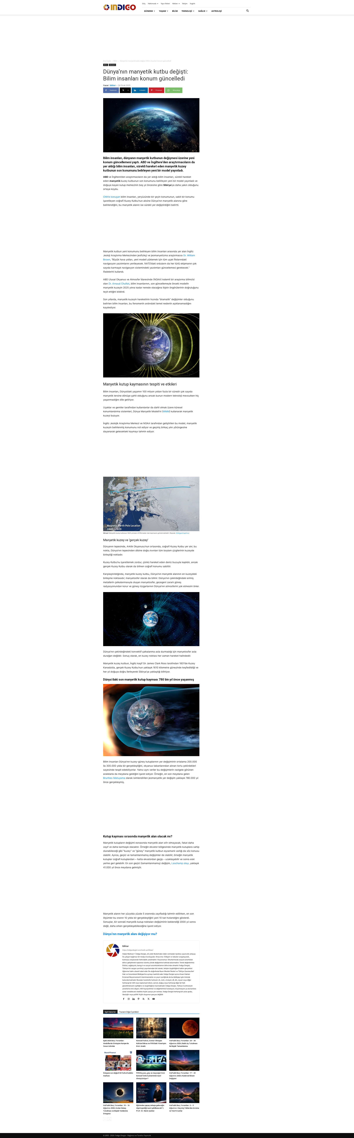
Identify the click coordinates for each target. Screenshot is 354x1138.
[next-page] (109, 1119)
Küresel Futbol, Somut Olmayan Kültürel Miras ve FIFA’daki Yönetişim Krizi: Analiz (151, 1043)
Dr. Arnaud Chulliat (119, 283)
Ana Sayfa (107, 61)
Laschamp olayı (180, 863)
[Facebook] (124, 999)
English (192, 3)
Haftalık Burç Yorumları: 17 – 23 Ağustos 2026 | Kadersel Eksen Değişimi (182, 1076)
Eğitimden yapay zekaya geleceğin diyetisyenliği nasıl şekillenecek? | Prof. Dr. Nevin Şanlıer (150, 1108)
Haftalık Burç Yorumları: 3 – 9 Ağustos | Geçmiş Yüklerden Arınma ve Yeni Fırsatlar (184, 1108)
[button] (247, 11)
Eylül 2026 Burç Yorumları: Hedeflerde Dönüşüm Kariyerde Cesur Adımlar (116, 1043)
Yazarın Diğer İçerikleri (129, 1012)
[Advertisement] (177, 37)
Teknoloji (187, 11)
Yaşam (162, 11)
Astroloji (216, 11)
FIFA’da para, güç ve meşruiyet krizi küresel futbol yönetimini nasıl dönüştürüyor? (150, 1076)
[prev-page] (105, 1119)
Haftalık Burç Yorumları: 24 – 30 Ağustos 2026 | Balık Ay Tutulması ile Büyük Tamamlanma (183, 1043)
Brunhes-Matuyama (114, 778)
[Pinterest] (139, 999)
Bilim (175, 11)
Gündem (148, 11)
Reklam (175, 3)
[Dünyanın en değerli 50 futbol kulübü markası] (118, 1060)
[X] (149, 999)
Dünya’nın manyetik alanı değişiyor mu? (130, 934)
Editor (113, 85)
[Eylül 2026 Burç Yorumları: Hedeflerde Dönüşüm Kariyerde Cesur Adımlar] (118, 1028)
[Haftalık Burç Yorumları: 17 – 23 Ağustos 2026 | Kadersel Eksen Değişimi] (184, 1060)
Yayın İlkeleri (165, 3)
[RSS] (144, 999)
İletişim (184, 3)
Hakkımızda (152, 3)
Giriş (143, 3)
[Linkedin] (134, 999)
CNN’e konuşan (111, 196)
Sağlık (201, 11)
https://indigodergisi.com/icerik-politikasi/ (137, 950)
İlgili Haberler (110, 1012)
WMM (166, 411)
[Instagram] (129, 999)
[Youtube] (154, 999)
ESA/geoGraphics (182, 533)
